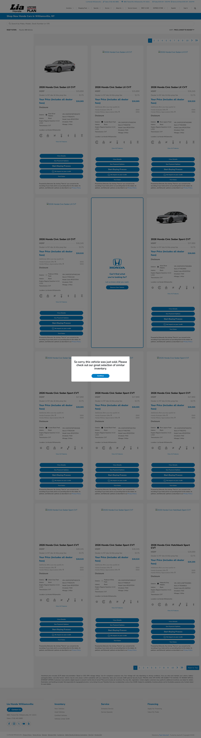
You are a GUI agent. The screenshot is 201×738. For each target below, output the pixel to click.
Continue (100, 376)
